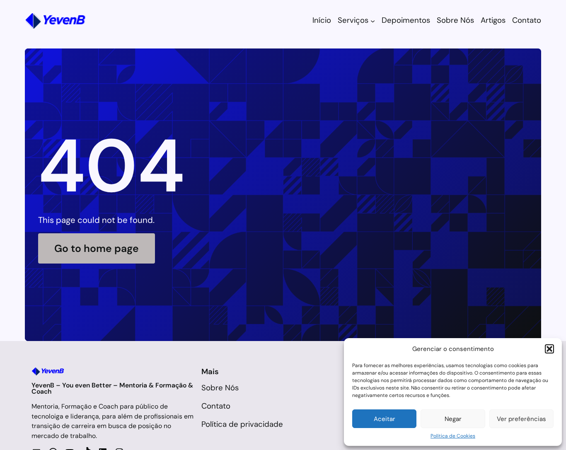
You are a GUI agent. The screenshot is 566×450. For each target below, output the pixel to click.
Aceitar (384, 419)
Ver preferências (521, 419)
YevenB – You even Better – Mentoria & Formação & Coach (112, 388)
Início (321, 20)
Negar (453, 419)
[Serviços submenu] (372, 21)
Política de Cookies (453, 436)
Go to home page (96, 248)
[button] (549, 349)
